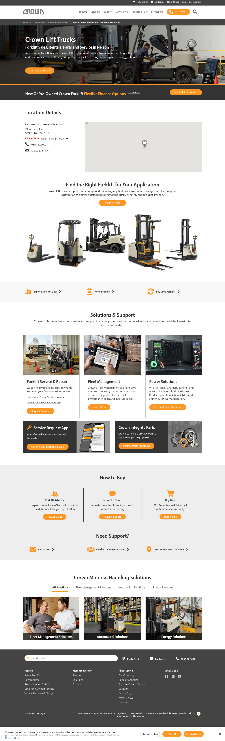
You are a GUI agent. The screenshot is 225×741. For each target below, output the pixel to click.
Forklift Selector (139, 11)
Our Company (126, 675)
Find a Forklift (54, 516)
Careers (123, 702)
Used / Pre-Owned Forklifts (39, 688)
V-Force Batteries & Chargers (39, 693)
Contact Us (159, 1)
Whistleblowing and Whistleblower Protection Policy (169, 713)
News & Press (126, 697)
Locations (124, 688)
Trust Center (122, 716)
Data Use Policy (137, 713)
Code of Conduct (128, 680)
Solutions (95, 11)
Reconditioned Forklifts (37, 684)
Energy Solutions (162, 587)
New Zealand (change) (191, 1)
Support (108, 11)
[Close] (220, 734)
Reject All (172, 734)
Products (82, 11)
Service (77, 675)
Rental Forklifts (32, 675)
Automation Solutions (131, 587)
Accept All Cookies (194, 734)
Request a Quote (112, 516)
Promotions (157, 11)
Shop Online (170, 516)
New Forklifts (31, 680)
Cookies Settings (150, 734)
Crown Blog (125, 693)
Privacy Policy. (12, 738)
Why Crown (122, 11)
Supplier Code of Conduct (133, 684)
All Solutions (60, 587)
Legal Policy (122, 713)
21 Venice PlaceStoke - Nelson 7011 (37, 131)
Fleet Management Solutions (93, 587)
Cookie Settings (136, 716)
